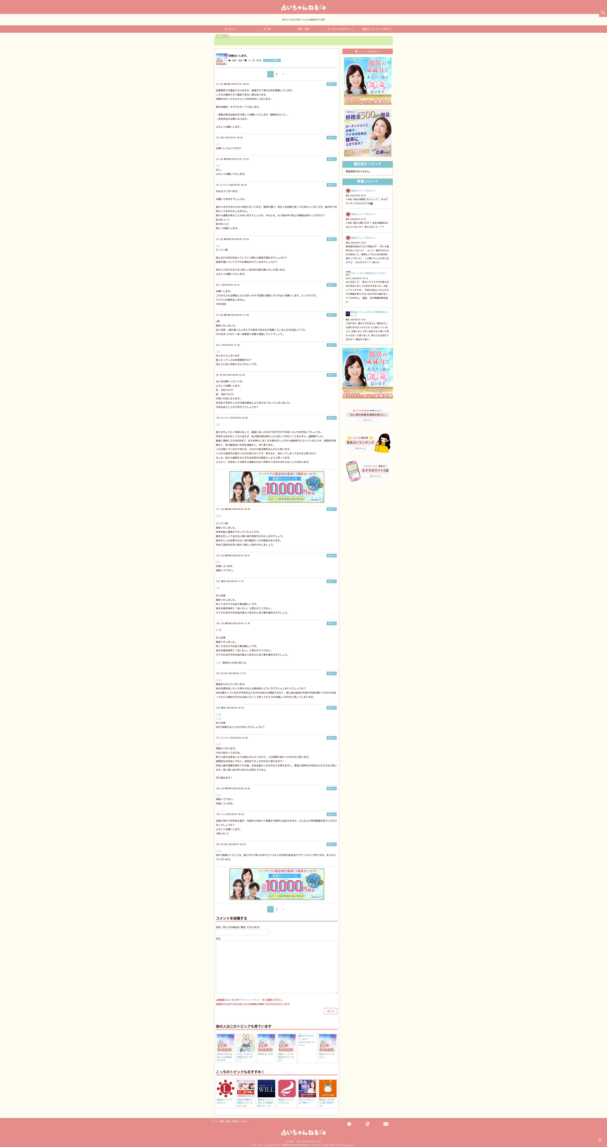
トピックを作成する (369, 51)
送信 (332, 1011)
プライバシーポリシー (250, 1000)
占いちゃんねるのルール (340, 29)
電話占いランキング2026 (375, 29)
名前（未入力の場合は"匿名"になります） (238, 927)
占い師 (266, 29)
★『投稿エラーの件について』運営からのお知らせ (258, 41)
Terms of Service (338, 1145)
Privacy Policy (316, 1145)
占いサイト (230, 29)
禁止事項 (231, 1000)
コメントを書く (272, 60)
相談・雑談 (304, 29)
